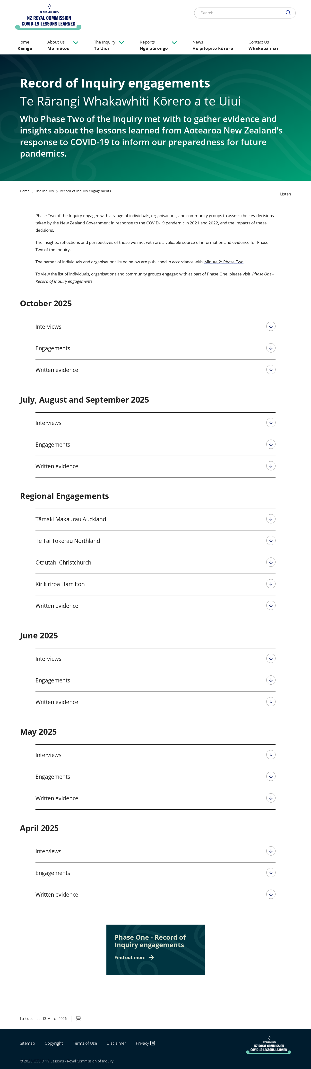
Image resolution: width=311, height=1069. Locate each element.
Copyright (54, 1043)
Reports (154, 45)
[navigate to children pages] (76, 42)
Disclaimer (116, 1043)
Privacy (142, 1043)
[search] (289, 13)
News (212, 45)
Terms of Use (85, 1043)
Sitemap (27, 1043)
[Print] (78, 1019)
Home (24, 45)
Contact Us (263, 45)
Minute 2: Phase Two (223, 262)
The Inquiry (104, 45)
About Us (58, 45)
